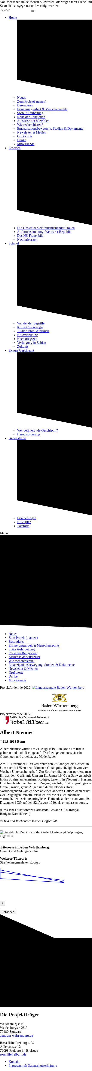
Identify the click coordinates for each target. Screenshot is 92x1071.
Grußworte (24, 136)
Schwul (14, 243)
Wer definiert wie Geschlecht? (37, 430)
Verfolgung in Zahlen (31, 342)
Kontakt (14, 1061)
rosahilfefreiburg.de (13, 1054)
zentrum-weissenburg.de (16, 1035)
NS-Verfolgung (27, 335)
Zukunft (22, 346)
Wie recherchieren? (30, 124)
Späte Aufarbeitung (30, 113)
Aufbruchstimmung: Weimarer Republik (44, 232)
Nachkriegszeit (27, 239)
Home (13, 17)
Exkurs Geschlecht (21, 350)
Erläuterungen (26, 518)
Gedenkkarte (17, 438)
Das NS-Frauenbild (30, 235)
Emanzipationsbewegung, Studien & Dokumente (50, 128)
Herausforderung (28, 434)
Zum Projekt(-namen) (31, 101)
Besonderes (25, 105)
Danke (21, 140)
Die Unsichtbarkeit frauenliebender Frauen (46, 228)
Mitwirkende (25, 144)
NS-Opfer (24, 522)
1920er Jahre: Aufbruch (33, 331)
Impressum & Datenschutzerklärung (33, 1065)
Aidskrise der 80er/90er (33, 121)
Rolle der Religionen (31, 117)
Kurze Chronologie (30, 327)
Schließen (8, 912)
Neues (21, 97)
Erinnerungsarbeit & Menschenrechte (42, 109)
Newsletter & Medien (31, 132)
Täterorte (23, 526)
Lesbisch (15, 148)
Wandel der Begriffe (31, 323)
